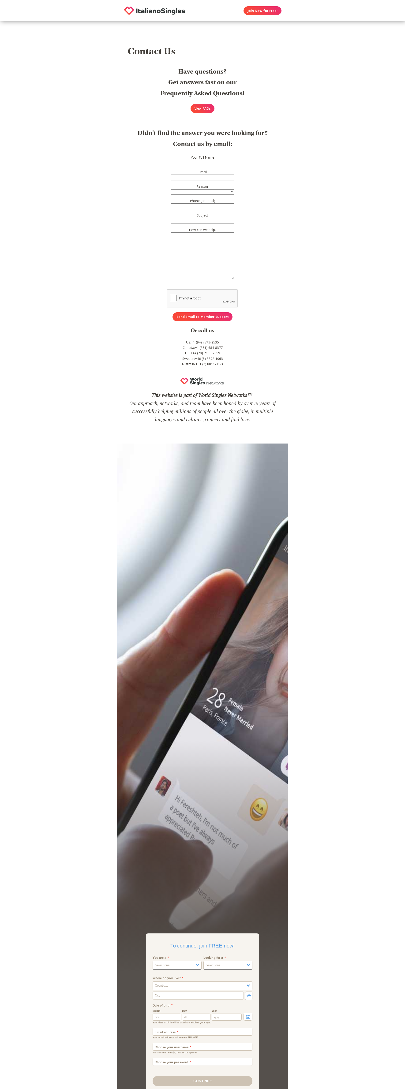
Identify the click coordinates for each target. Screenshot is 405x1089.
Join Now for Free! (263, 10)
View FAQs (203, 108)
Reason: (202, 186)
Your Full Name (202, 157)
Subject (202, 215)
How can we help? (202, 229)
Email (203, 172)
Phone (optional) (202, 200)
